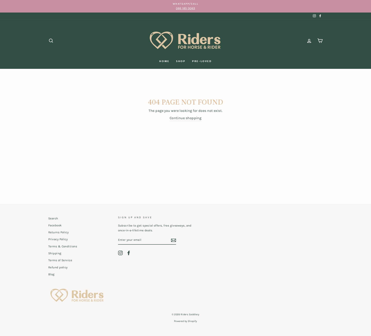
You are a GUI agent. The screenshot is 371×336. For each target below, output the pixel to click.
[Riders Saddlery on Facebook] (128, 252)
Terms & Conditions (62, 246)
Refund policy (58, 267)
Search (53, 218)
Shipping (54, 253)
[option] (185, 6)
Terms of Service (60, 260)
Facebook (55, 225)
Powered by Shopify (185, 321)
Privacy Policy (58, 239)
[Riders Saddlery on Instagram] (120, 252)
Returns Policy (58, 232)
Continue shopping (186, 118)
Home (164, 61)
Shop (180, 61)
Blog (51, 274)
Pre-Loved (202, 61)
